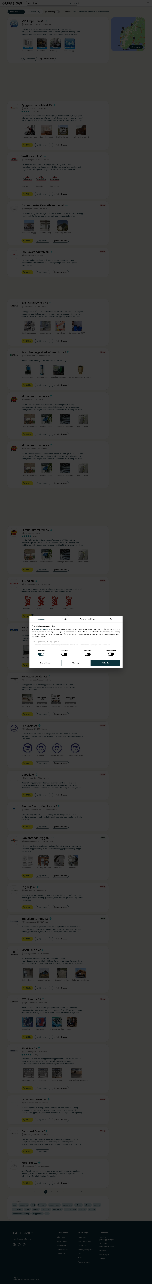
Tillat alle (105, 663)
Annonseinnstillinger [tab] (87, 619)
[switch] (64, 654)
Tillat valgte (76, 663)
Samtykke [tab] (41, 619)
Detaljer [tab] (64, 619)
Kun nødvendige (46, 663)
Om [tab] (111, 619)
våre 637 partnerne (43, 629)
